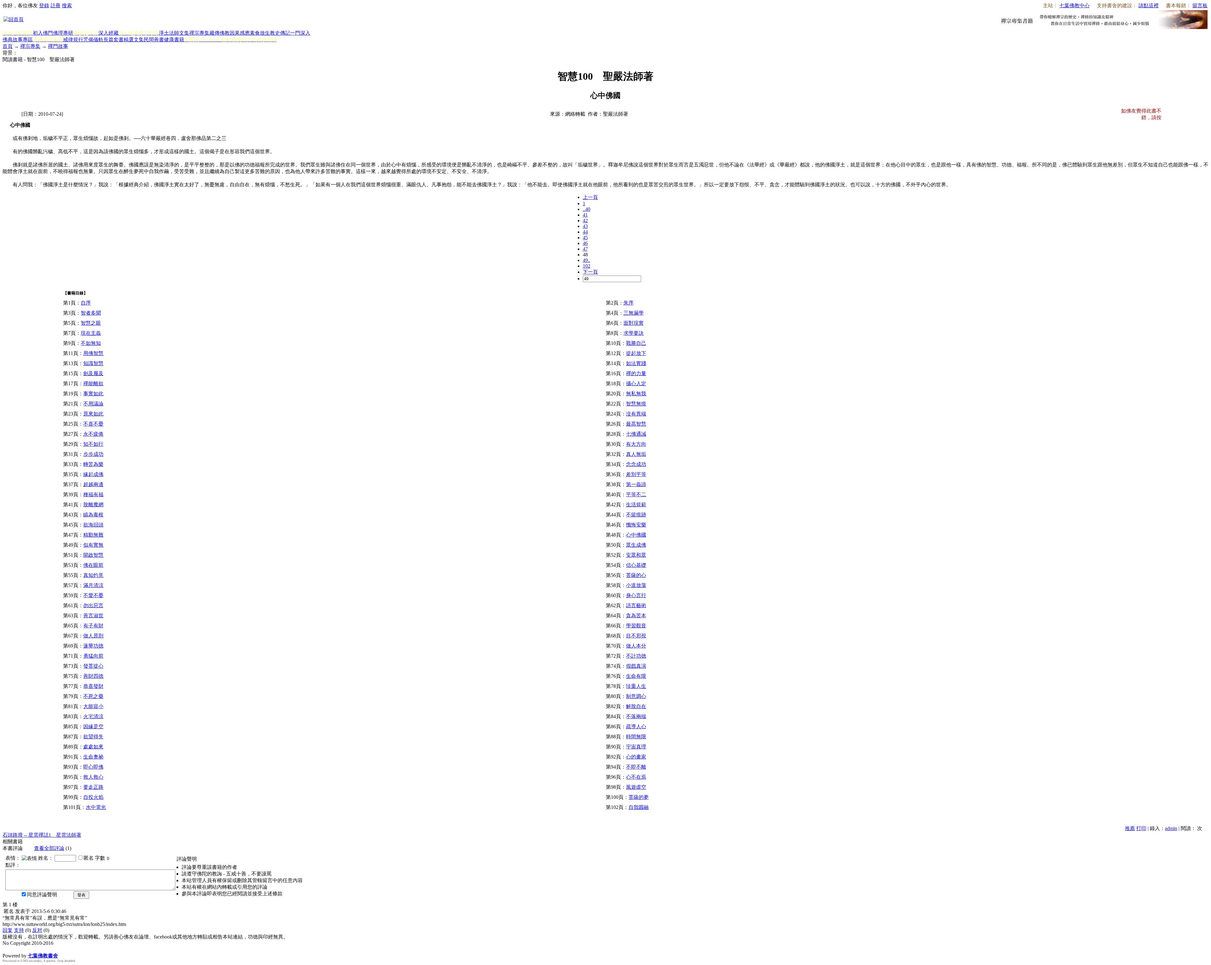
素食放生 (260, 33)
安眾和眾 (636, 555)
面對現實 (633, 323)
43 (585, 226)
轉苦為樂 (93, 464)
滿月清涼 (93, 585)
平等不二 (636, 494)
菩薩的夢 (639, 797)
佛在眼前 (93, 565)
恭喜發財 (93, 686)
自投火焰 (93, 797)
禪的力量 (636, 373)
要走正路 (93, 787)
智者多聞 (91, 313)
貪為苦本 (636, 615)
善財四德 (93, 676)
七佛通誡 (636, 434)
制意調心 (636, 696)
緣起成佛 (93, 474)
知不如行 (93, 444)
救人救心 (93, 777)
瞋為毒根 (93, 514)
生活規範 (636, 504)
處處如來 (93, 746)
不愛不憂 (93, 595)
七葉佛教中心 (1074, 5)
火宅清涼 (93, 716)
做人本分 (636, 645)
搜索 (67, 5)
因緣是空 (93, 726)
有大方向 (636, 444)
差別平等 (636, 474)
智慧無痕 (636, 403)
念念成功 (636, 464)
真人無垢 (636, 454)
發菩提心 (93, 666)
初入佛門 (43, 33)
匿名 (89, 858)
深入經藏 (108, 33)
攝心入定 (636, 383)
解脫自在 (636, 706)
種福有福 (93, 494)
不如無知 (91, 343)
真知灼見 (93, 575)
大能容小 (93, 706)
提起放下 (636, 353)
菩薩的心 (636, 575)
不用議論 (93, 403)
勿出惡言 (93, 605)
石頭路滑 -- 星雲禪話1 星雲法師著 (42, 835)
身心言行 (636, 595)
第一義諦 (636, 484)
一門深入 (300, 33)
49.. (586, 260)
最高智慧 (636, 424)
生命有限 (636, 676)
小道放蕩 (636, 585)
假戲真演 (636, 666)
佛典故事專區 (18, 39)
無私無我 (636, 393)
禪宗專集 (199, 33)
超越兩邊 (93, 484)
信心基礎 (636, 565)
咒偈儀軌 (93, 39)
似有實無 (93, 545)
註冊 (55, 5)
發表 (81, 894)
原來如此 (93, 413)
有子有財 (93, 625)
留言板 (1200, 5)
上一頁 (590, 197)
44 (585, 232)
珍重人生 (636, 686)
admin (1171, 828)
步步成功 (93, 454)
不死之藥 (93, 696)
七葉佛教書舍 (43, 955)
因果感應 (240, 33)
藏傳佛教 (219, 33)
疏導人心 (636, 726)
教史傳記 (280, 33)
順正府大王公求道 (34, 949)
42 (585, 220)
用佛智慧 (93, 353)
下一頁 (590, 272)
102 (586, 266)
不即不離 (636, 767)
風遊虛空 (636, 787)
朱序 (628, 302)
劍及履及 (93, 373)
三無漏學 (633, 313)
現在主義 (91, 333)
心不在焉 (636, 777)
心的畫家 (636, 756)
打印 (1141, 828)
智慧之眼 (91, 323)
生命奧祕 (93, 756)
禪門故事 (58, 46)
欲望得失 (93, 736)
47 (585, 249)
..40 (586, 209)
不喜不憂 (93, 424)
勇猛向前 (93, 656)
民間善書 (154, 39)
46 (585, 243)
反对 (37, 930)
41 (585, 215)
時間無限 (636, 736)
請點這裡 (1148, 5)
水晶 (8, 949)
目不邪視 (636, 635)
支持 (19, 930)
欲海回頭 (93, 524)
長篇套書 (113, 39)
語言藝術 (636, 605)
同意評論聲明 (42, 894)
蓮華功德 (93, 645)
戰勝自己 (636, 343)
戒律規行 (73, 39)
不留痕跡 (636, 514)
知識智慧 (93, 363)
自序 (86, 302)
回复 (8, 930)
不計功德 (636, 656)
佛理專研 (63, 33)
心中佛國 (636, 535)
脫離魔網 (93, 504)
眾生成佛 (636, 545)
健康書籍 (174, 39)
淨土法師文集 (174, 33)
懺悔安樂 (636, 524)
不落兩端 (636, 716)
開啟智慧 (93, 555)
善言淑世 (93, 615)
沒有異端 (636, 413)
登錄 (44, 5)
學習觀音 (636, 625)
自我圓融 (639, 807)
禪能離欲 (93, 383)
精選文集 (134, 39)
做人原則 (93, 635)
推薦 (1130, 828)
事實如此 (93, 393)
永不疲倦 (93, 434)
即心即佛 (93, 767)
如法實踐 (636, 363)
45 (585, 237)
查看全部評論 (49, 848)
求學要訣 (633, 333)
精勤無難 (93, 535)
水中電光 (96, 807)
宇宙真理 (636, 746)
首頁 (8, 46)
